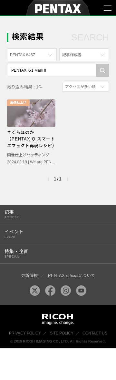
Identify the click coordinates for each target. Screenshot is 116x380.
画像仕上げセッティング (28, 155)
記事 (12, 214)
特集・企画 (17, 253)
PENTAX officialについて (71, 275)
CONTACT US (94, 333)
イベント (14, 234)
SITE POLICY (61, 333)
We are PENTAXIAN (47, 162)
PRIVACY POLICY (25, 333)
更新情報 (29, 275)
